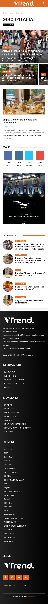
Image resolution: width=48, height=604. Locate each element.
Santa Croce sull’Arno (15, 526)
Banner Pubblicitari (14, 383)
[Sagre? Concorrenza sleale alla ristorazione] (24, 101)
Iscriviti (40, 152)
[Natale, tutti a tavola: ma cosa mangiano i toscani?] (8, 286)
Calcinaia (8, 457)
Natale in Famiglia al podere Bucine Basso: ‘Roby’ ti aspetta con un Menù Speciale (30, 260)
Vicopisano (9, 537)
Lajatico (8, 487)
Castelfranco (11, 472)
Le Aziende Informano (15, 424)
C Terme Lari (7, 72)
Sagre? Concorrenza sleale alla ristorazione (20, 121)
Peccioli (8, 503)
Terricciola (9, 533)
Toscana (8, 420)
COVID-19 (8, 405)
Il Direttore (10, 376)
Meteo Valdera (11, 412)
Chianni (8, 476)
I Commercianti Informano (17, 428)
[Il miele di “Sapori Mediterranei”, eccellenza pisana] (8, 272)
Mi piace (8, 152)
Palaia (7, 499)
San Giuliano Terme (13, 518)
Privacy (7, 387)
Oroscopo (9, 431)
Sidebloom (30, 597)
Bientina (8, 449)
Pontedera (9, 514)
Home (5, 13)
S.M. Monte (9, 529)
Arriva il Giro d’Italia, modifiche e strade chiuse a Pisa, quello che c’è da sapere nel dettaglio (29, 246)
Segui (18, 152)
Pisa (6, 510)
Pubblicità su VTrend (14, 379)
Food (43, 74)
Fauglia (8, 483)
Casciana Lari (10, 468)
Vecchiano (9, 541)
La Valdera (9, 408)
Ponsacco (9, 506)
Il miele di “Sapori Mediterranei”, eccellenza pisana (30, 274)
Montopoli (9, 495)
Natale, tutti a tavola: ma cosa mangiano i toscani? (29, 288)
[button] (44, 3)
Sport (11, 13)
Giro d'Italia (8, 25)
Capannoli (9, 464)
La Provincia (10, 416)
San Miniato (10, 522)
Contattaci (9, 372)
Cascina (8, 460)
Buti (6, 453)
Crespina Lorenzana (14, 480)
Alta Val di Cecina (13, 491)
